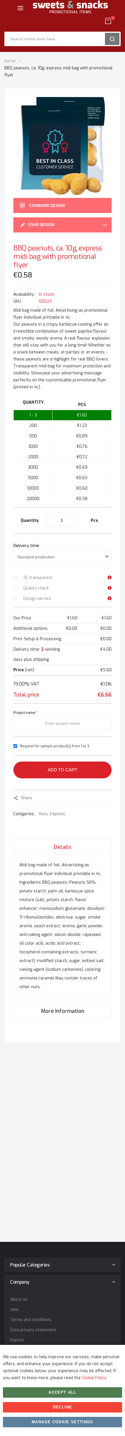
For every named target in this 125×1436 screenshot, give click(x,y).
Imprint (17, 1340)
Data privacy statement (33, 1330)
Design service (37, 598)
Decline (62, 1407)
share (26, 798)
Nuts (43, 814)
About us (18, 1299)
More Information (62, 1011)
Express (57, 814)
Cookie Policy (94, 1378)
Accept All (62, 1392)
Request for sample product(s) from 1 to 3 (54, 746)
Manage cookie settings (62, 1422)
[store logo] (70, 11)
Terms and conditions (30, 1320)
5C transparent (38, 577)
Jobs (14, 1309)
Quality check (36, 588)
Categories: (24, 814)
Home (9, 61)
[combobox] (56, 39)
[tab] (62, 847)
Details (62, 847)
